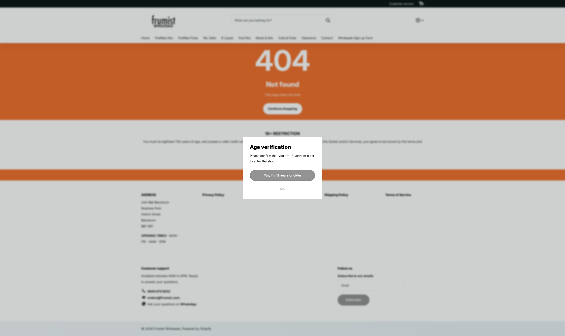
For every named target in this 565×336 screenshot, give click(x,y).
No (282, 189)
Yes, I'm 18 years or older (282, 175)
